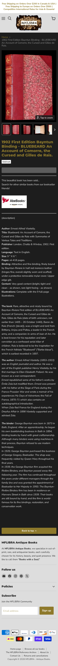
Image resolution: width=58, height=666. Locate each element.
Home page (15, 649)
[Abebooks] (14, 210)
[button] (6, 129)
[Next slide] (54, 129)
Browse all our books (34, 649)
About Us (44, 652)
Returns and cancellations (36, 655)
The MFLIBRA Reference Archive (21, 652)
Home (5, 37)
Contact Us (15, 655)
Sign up (46, 610)
